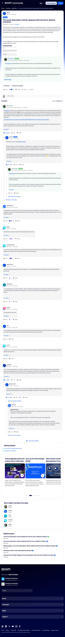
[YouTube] (13, 626)
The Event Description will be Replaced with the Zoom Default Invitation (25, 536)
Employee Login (54, 630)
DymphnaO (9, 284)
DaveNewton (10, 205)
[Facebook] (20, 626)
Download (5, 605)
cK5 (8, 325)
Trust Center (13, 630)
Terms (2, 630)
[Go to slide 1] (26, 495)
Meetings (14, 8)
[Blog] (2, 626)
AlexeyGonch (10, 264)
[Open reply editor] (32, 96)
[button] (2, 3)
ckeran (8, 12)
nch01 (8, 345)
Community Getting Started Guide (13, 448)
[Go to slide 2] (27, 495)
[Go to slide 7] (39, 495)
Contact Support (51, 3)
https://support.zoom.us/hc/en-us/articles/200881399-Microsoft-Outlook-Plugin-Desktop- (26, 119)
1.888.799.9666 (13, 575)
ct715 (9, 515)
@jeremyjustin (22, 141)
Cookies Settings (45, 630)
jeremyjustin (11, 58)
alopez (8, 227)
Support (5, 617)
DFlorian (14, 404)
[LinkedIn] (6, 626)
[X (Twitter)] (9, 626)
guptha (8, 307)
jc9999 (10, 510)
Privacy (7, 630)
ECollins (10, 519)
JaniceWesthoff (11, 245)
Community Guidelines (10, 451)
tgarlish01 (9, 364)
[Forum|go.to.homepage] (14, 3)
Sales (4, 611)
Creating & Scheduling (17, 85)
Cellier (10, 524)
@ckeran (8, 63)
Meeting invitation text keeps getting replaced (17, 550)
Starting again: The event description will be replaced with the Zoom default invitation (29, 546)
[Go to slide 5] (35, 495)
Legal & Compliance (35, 630)
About (4, 598)
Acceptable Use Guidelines (24, 630)
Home (2, 8)
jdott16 (10, 506)
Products (8, 8)
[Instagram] (16, 626)
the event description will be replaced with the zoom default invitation (24, 541)
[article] (32, 119)
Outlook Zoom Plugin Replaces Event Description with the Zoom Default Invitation (28, 555)
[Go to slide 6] (37, 495)
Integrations (6, 85)
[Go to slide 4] (32, 495)
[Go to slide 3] (29, 495)
